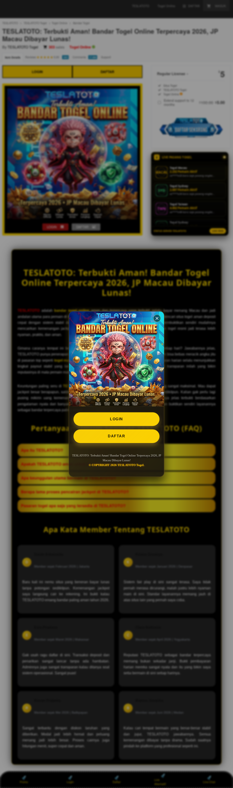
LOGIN (116, 419)
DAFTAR (116, 436)
